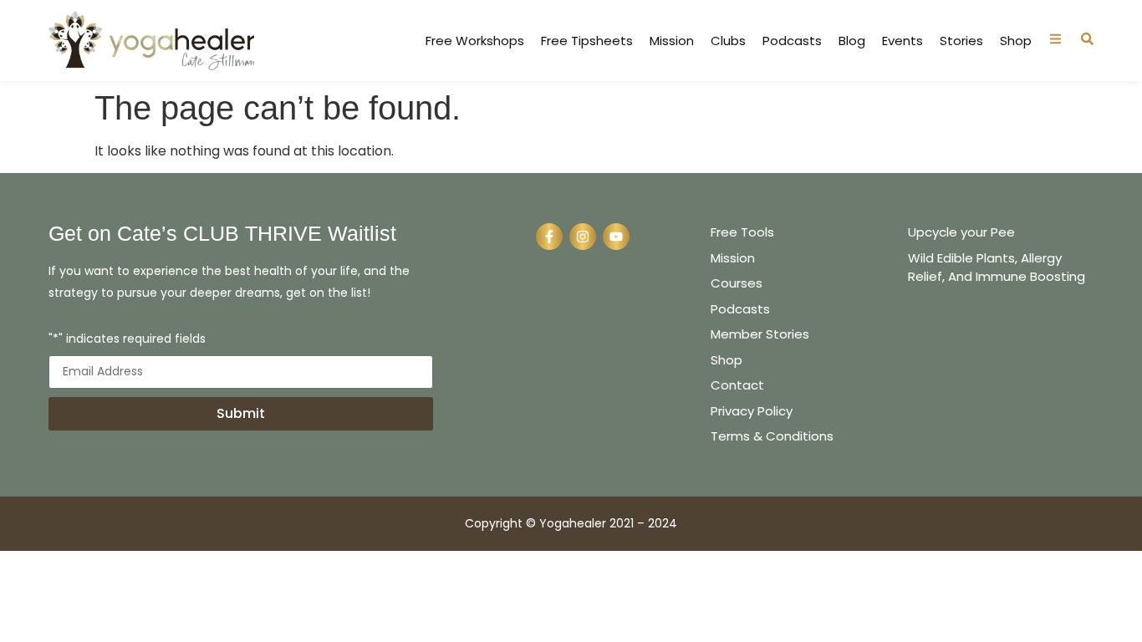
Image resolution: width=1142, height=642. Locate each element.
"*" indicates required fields (127, 340)
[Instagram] (582, 236)
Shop (1016, 41)
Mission (672, 41)
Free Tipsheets (587, 41)
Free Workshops (475, 41)
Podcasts (792, 41)
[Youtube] (616, 236)
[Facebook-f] (549, 236)
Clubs (728, 41)
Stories (961, 41)
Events (902, 41)
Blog (852, 41)
